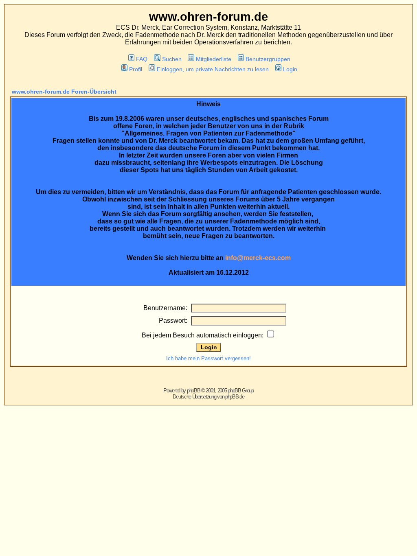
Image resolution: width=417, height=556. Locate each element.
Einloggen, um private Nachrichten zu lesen (212, 69)
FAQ (141, 59)
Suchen (171, 59)
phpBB (193, 390)
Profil (135, 69)
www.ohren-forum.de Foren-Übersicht (64, 91)
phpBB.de (234, 397)
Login (290, 69)
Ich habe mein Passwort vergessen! (208, 358)
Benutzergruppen (268, 59)
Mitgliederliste (213, 59)
